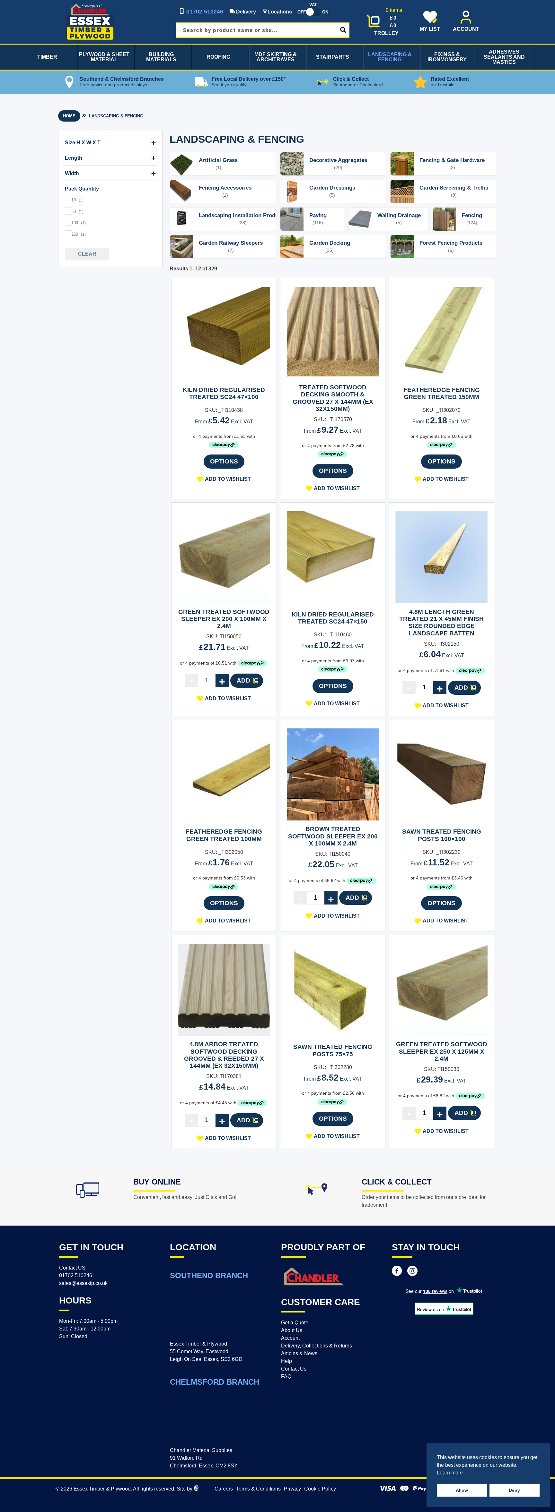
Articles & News (299, 1353)
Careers (224, 1488)
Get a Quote (294, 1322)
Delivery (245, 11)
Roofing (218, 57)
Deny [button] (514, 1490)
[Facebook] (397, 1272)
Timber (47, 57)
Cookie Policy (320, 1488)
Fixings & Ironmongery (447, 57)
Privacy (292, 1488)
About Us (291, 1330)
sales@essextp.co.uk (83, 1283)
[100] (68, 222)
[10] (68, 199)
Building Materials (161, 57)
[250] (68, 233)
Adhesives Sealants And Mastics (504, 57)
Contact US (72, 1267)
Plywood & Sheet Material (104, 57)
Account (290, 1338)
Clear (87, 254)
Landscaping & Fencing (390, 57)
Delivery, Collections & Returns (316, 1345)
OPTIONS (224, 461)
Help (286, 1361)
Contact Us (293, 1369)
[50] (68, 211)
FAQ (286, 1376)
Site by (185, 1488)
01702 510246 (204, 11)
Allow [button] (462, 1490)
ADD (243, 680)
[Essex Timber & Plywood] (90, 3)
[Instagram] (412, 1272)
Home (69, 116)
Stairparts (332, 57)
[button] (224, 479)
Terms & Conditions (258, 1488)
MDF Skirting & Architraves (275, 57)
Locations (280, 11)
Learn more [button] (450, 1472)
